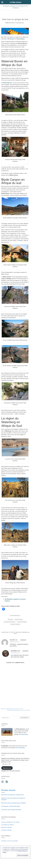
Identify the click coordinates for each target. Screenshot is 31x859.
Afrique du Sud (15, 6)
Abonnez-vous (7, 768)
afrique (10, 619)
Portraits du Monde (6, 830)
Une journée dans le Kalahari (12, 708)
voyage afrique (22, 621)
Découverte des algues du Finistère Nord (12, 794)
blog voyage (18, 619)
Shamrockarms (7, 82)
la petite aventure (9, 621)
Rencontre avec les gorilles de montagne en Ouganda (13, 798)
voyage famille (15, 624)
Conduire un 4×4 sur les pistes (9, 841)
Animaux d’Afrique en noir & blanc (10, 822)
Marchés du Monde (6, 827)
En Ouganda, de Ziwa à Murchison (10, 806)
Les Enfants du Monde (7, 824)
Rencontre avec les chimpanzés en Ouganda (13, 803)
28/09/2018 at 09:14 (14, 641)
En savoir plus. (23, 734)
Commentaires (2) (15, 615)
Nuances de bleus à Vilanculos (18, 710)
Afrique (6, 6)
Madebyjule (21, 22)
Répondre (23, 640)
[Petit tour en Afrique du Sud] (15, 31)
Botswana (11, 39)
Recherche (24, 717)
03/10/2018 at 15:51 (15, 652)
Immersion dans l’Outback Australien (11, 809)
